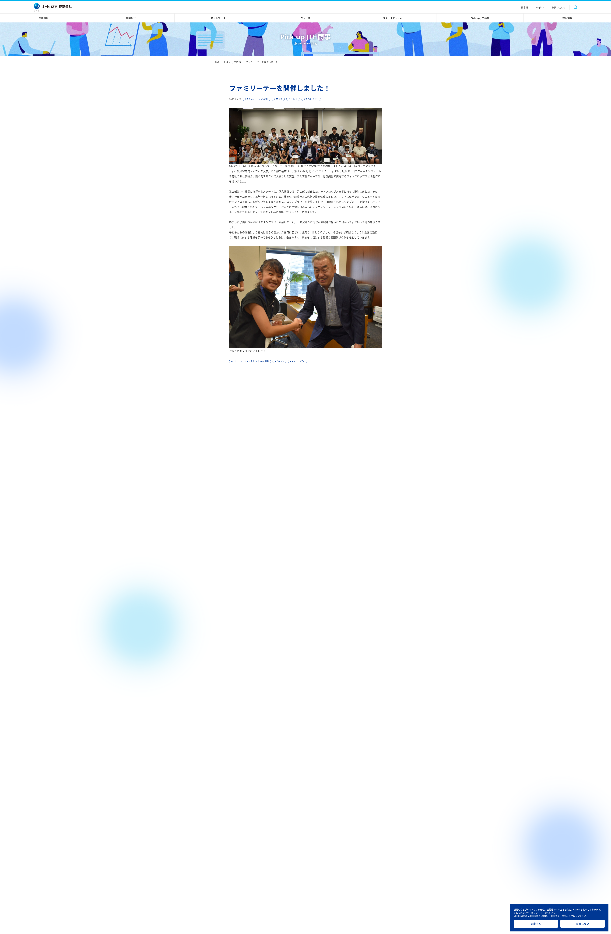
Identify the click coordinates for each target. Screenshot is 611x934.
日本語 (524, 7)
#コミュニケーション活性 (256, 99)
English (540, 7)
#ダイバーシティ (311, 99)
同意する (535, 924)
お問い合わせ (558, 7)
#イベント (293, 99)
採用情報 (567, 18)
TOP (217, 62)
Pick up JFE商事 (480, 19)
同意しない (582, 924)
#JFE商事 (278, 99)
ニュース (305, 18)
